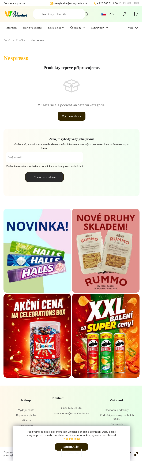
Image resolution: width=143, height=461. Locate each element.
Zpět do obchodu (71, 116)
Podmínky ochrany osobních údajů (117, 417)
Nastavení (71, 453)
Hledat (86, 14)
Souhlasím (71, 447)
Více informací (71, 438)
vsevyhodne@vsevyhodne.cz (70, 3)
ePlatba (26, 420)
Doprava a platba (14, 3)
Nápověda (117, 424)
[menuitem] (12, 27)
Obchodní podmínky (117, 410)
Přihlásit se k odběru (44, 177)
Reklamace (26, 425)
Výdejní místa (26, 410)
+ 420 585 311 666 (107, 3)
